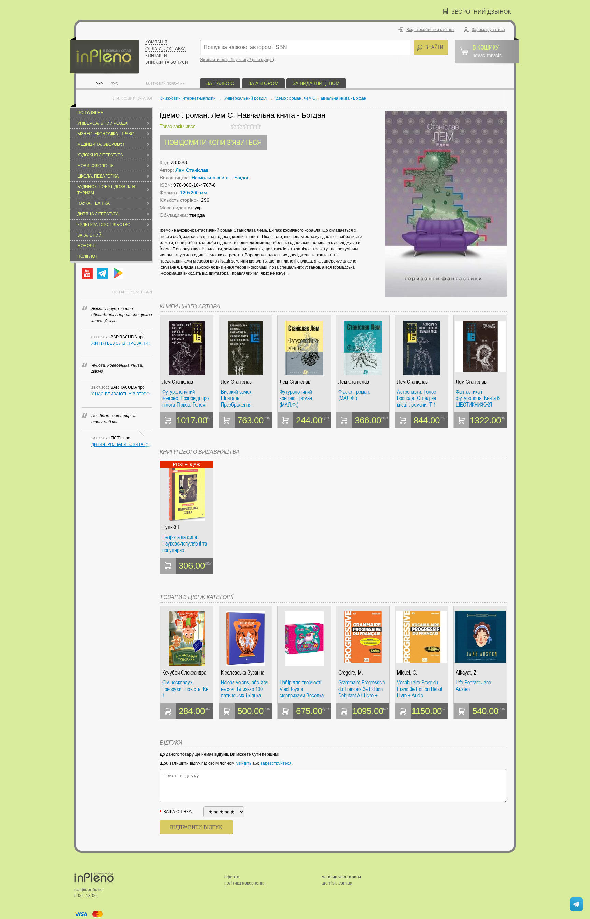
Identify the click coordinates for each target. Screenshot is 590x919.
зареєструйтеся (276, 763)
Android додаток (117, 273)
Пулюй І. (171, 527)
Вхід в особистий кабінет (430, 29)
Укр (99, 84)
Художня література (100, 155)
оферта (231, 877)
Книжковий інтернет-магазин (188, 98)
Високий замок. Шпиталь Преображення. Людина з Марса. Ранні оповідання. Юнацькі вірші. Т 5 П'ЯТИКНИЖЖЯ (245, 398)
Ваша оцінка (177, 811)
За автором (263, 83)
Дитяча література (98, 214)
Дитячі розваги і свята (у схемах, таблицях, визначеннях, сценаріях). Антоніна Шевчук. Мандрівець (121, 444)
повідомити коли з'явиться (213, 142)
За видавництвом (316, 83)
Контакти (156, 55)
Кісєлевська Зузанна (242, 672)
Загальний (89, 235)
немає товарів (487, 51)
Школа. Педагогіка (98, 176)
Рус (114, 84)
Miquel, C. (407, 672)
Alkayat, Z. (467, 672)
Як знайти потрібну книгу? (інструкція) (237, 59)
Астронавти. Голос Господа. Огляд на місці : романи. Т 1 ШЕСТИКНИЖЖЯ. (416, 398)
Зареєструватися (488, 29)
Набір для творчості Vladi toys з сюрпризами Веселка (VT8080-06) (302, 689)
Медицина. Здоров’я (100, 144)
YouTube (87, 273)
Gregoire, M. (350, 672)
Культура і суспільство (103, 224)
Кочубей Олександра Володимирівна (184, 672)
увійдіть (243, 763)
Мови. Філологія (95, 165)
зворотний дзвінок (481, 12)
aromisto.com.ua (337, 883)
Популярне (90, 112)
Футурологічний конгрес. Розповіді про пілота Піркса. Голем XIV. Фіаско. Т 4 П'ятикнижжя (185, 398)
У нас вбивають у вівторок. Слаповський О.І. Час (121, 394)
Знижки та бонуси (166, 62)
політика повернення (245, 883)
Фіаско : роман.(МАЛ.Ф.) (354, 395)
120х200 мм (193, 192)
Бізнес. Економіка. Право (105, 133)
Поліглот (87, 256)
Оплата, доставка (165, 48)
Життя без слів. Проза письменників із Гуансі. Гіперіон (121, 343)
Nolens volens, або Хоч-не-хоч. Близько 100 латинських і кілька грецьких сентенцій (245, 689)
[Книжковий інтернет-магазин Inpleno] (104, 55)
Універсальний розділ (102, 123)
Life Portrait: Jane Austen (473, 686)
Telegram (102, 273)
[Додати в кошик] (168, 420)
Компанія (156, 42)
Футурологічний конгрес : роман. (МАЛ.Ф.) (296, 398)
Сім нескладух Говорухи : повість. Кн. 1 (186, 689)
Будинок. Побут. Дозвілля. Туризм (106, 189)
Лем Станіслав (191, 170)
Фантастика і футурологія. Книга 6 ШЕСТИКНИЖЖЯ (478, 398)
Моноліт (86, 245)
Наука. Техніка (93, 203)
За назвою (220, 83)
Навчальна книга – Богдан (221, 177)
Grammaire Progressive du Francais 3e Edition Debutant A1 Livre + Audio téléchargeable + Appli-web (361, 689)
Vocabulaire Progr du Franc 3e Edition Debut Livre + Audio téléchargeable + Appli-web (419, 689)
